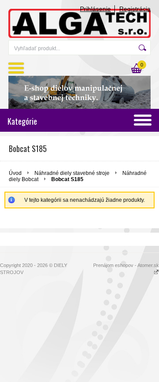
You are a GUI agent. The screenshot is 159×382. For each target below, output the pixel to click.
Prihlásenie (95, 8)
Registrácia (135, 8)
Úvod (15, 173)
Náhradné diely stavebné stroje (72, 173)
